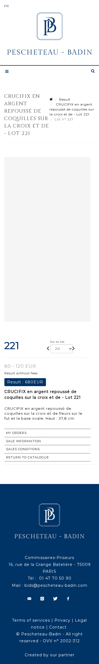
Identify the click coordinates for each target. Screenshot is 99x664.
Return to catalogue (27, 457)
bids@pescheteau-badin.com (55, 585)
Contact (58, 627)
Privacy (62, 620)
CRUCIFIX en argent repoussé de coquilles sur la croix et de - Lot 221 (72, 109)
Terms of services (31, 620)
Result (65, 99)
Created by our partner (50, 654)
